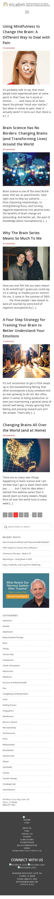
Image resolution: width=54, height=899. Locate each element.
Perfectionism (9, 733)
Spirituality (7, 767)
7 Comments (8, 341)
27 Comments (9, 149)
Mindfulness (8, 716)
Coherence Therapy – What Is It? (17, 553)
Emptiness (7, 677)
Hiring (27, 848)
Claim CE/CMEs (27, 839)
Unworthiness (9, 789)
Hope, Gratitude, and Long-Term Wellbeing (21, 564)
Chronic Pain (8, 654)
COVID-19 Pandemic (11, 665)
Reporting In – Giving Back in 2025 (17, 559)
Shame (6, 761)
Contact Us (27, 834)
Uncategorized (9, 784)
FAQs (27, 831)
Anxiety (6, 626)
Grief (5, 699)
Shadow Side (8, 756)
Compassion (8, 660)
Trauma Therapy (10, 778)
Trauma (6, 772)
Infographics (8, 710)
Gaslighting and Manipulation (15, 694)
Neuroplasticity (9, 727)
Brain (5, 643)
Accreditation (27, 842)
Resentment (8, 750)
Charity (6, 648)
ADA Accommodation (27, 845)
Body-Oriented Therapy (13, 637)
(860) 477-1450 (9, 805)
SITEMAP (15, 851)
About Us (26, 828)
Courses (27, 836)
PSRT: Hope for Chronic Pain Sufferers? (20, 547)
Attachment (8, 632)
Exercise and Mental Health (15, 682)
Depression (8, 671)
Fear (5, 688)
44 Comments (9, 435)
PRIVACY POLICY (24, 851)
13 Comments (9, 48)
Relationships (9, 744)
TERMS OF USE (36, 851)
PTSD (5, 739)
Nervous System (10, 722)
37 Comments (9, 243)
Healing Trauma (9, 705)
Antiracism (7, 620)
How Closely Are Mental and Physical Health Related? (26, 542)
